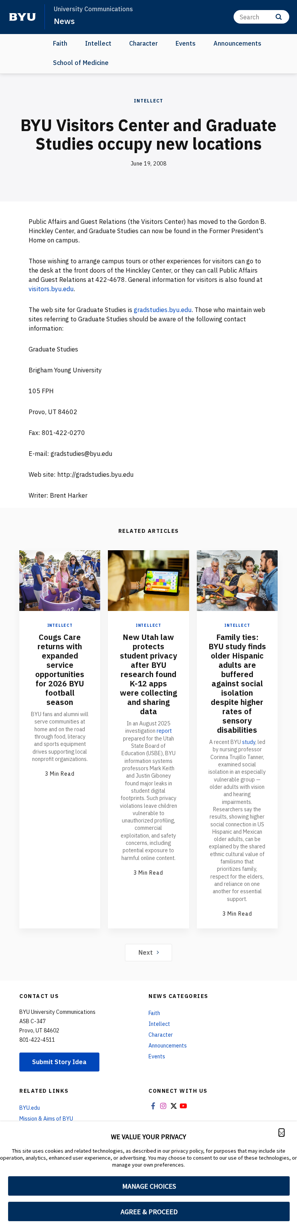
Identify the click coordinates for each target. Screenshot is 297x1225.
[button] (281, 1132)
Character (143, 43)
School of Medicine (81, 63)
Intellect (98, 43)
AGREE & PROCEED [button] (149, 1211)
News (64, 20)
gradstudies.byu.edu (162, 310)
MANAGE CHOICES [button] (149, 1186)
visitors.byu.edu (51, 289)
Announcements (237, 43)
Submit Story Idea (59, 1062)
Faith (60, 43)
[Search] (278, 17)
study (248, 742)
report (164, 730)
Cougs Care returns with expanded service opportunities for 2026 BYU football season (59, 669)
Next (145, 952)
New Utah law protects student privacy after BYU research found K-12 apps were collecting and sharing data (148, 674)
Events (186, 43)
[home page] (22, 17)
